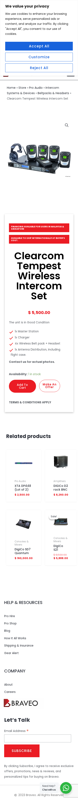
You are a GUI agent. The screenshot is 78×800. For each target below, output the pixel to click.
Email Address (16, 731)
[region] (39, 38)
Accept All (39, 46)
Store (22, 88)
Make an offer (50, 385)
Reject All (39, 67)
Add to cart (22, 386)
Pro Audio (36, 88)
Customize (39, 56)
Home (11, 88)
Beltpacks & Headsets (53, 93)
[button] (67, 125)
